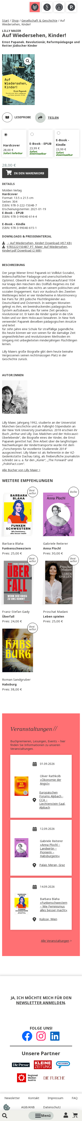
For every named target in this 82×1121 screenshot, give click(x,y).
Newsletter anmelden (40, 1003)
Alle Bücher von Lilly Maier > (21, 470)
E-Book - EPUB (40, 143)
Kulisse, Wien (48, 919)
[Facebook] (27, 1036)
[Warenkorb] (75, 1115)
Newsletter (12, 1098)
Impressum (55, 1098)
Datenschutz (52, 1107)
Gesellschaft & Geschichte (39, 21)
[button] (45, 1115)
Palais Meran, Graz (52, 865)
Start (5, 21)
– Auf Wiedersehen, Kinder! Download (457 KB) (39, 243)
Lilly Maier (11, 31)
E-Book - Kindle (62, 142)
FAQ (75, 1098)
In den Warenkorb (29, 173)
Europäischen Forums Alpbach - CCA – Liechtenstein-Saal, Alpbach (52, 800)
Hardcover (11, 145)
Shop (15, 21)
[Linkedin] (55, 1036)
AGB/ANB (28, 1107)
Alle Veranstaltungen (55, 941)
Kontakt (33, 1098)
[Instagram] (41, 1036)
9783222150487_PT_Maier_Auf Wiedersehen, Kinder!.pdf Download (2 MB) (35, 249)
